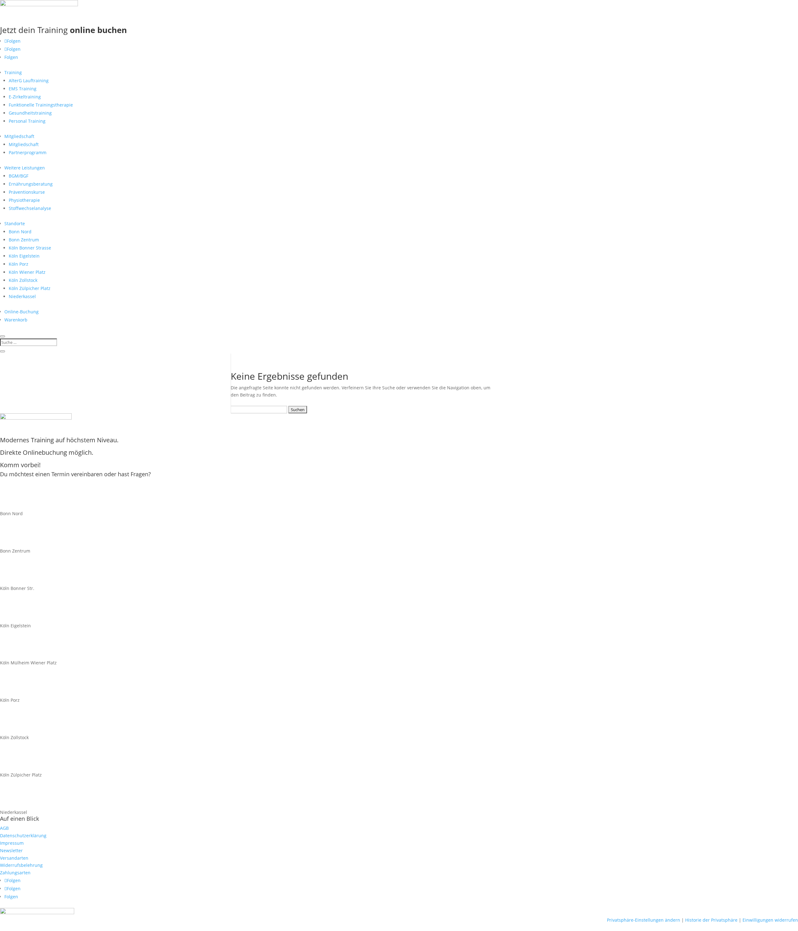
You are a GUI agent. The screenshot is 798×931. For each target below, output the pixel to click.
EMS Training (22, 89)
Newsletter (11, 850)
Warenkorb (15, 320)
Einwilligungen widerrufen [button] (770, 920)
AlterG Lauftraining (29, 80)
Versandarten (14, 858)
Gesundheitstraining (30, 113)
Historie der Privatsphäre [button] (711, 920)
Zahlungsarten (15, 873)
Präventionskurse (27, 192)
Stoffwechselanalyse (30, 208)
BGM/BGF (18, 176)
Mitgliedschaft (19, 136)
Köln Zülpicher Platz (29, 288)
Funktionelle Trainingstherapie (41, 105)
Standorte (14, 223)
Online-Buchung (21, 312)
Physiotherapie (24, 200)
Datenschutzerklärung (23, 835)
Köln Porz (18, 264)
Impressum (12, 843)
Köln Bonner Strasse (30, 248)
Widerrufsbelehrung (21, 865)
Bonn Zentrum (24, 240)
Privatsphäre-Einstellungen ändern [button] (643, 920)
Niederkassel (22, 296)
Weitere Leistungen (24, 168)
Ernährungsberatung (31, 184)
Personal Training (27, 121)
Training (13, 72)
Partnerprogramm (27, 152)
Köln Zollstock (23, 280)
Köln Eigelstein (24, 256)
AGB (4, 828)
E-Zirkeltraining (25, 97)
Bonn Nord (20, 232)
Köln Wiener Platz (27, 272)
